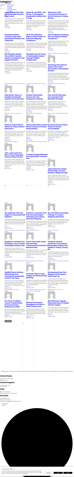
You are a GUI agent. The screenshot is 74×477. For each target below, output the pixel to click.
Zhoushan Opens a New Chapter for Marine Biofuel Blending (36, 276)
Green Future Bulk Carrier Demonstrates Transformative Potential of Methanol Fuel (37, 244)
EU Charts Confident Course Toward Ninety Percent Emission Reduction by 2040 (13, 304)
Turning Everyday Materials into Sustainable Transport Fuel (37, 156)
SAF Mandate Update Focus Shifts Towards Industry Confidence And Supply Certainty (14, 57)
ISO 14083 (9, 7)
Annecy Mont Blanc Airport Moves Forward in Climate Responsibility (37, 127)
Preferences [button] (26, 473)
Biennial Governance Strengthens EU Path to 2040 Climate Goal (35, 304)
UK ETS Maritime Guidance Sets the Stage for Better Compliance (58, 37)
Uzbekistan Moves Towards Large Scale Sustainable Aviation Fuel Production (15, 37)
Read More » (7, 26)
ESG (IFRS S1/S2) (10, 5)
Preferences (48, 472)
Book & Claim (10, 6)
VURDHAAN (10, 401)
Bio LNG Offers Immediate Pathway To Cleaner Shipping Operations (58, 215)
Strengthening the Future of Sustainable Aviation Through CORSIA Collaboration (36, 57)
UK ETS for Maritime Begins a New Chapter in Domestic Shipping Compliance (36, 37)
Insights (6, 13)
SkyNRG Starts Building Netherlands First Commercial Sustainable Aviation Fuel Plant (14, 275)
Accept (68, 472)
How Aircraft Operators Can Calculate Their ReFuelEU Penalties (57, 97)
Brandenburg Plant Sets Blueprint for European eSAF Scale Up (57, 274)
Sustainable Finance (11, 12)
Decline (58, 472)
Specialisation (8, 3)
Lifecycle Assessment (11, 9)
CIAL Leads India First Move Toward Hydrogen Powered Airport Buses (14, 155)
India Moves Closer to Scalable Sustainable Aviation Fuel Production (14, 97)
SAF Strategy (10, 10)
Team (6, 15)
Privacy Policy (5, 403)
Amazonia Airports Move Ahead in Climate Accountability (57, 127)
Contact (6, 16)
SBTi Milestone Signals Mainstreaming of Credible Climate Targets (58, 303)
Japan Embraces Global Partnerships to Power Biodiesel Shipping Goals (58, 171)
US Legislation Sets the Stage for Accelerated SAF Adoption (15, 215)
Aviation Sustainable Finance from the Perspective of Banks (34, 97)
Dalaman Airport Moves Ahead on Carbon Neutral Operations (15, 127)
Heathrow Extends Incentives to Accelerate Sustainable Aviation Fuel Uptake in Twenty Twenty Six (58, 245)
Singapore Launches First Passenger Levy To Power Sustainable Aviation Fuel (15, 243)
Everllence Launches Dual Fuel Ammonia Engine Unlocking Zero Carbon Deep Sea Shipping (36, 216)
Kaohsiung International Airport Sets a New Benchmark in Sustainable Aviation (58, 68)
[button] (8, 321)
